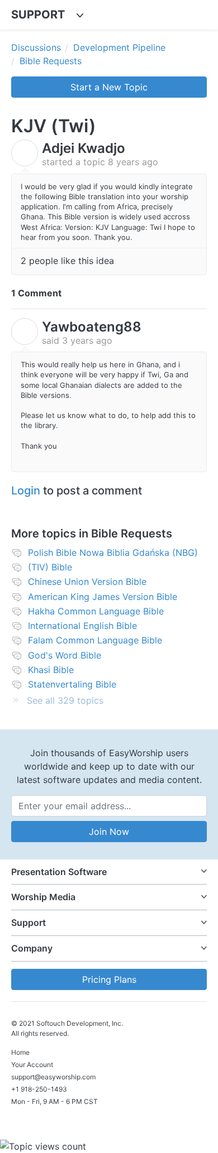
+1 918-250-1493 (39, 1089)
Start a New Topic (109, 87)
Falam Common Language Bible (95, 640)
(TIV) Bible (50, 567)
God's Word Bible (64, 655)
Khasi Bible (51, 669)
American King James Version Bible (102, 596)
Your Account (32, 1064)
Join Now (109, 831)
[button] (109, 872)
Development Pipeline (119, 47)
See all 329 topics (65, 700)
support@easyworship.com (53, 1077)
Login (25, 490)
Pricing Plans (109, 979)
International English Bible (82, 625)
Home (20, 1052)
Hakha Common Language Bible (96, 611)
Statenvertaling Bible (72, 684)
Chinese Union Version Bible (87, 581)
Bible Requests (51, 60)
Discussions (36, 47)
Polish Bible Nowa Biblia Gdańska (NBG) (113, 552)
